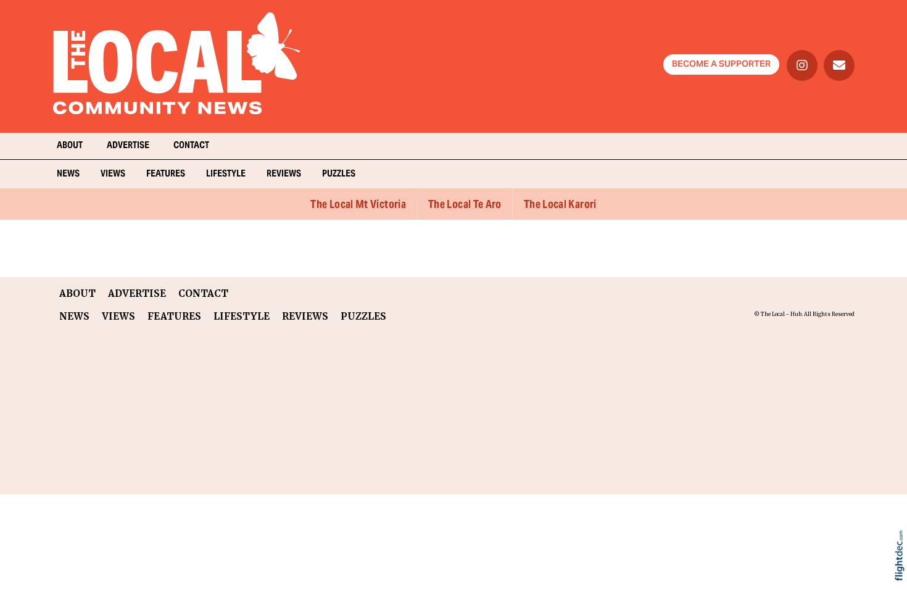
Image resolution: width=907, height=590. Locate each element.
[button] (902, 571)
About (70, 146)
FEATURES (165, 174)
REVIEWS (284, 174)
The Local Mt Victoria (358, 205)
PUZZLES (338, 174)
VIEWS (113, 174)
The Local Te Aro (465, 205)
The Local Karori (560, 205)
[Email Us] (839, 65)
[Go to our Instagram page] (802, 65)
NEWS (68, 174)
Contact (191, 146)
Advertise (128, 146)
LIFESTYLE (226, 174)
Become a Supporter (721, 65)
